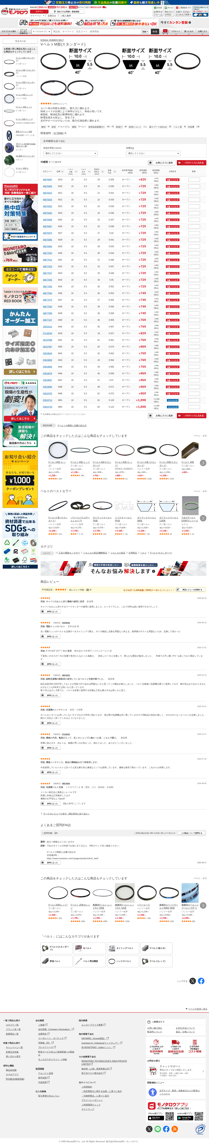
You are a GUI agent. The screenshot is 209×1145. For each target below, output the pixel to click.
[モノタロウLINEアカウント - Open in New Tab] (157, 1131)
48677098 (47, 313)
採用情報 (40, 1069)
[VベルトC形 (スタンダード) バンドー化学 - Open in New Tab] (58, 506)
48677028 (47, 266)
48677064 (47, 293)
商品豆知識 (11, 1070)
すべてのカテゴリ (40, 31)
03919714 (47, 400)
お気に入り (202, 31)
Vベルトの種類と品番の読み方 (72, 425)
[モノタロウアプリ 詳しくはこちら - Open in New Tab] (176, 1105)
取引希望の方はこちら (48, 1096)
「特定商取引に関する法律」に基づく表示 (101, 1091)
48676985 (47, 240)
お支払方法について (185, 1028)
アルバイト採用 (45, 1073)
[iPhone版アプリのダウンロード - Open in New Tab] (161, 1116)
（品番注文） (23, 31)
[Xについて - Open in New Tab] (149, 1131)
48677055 (47, 286)
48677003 (47, 253)
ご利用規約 (86, 1087)
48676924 (47, 199)
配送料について (154, 1032)
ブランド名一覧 (13, 1029)
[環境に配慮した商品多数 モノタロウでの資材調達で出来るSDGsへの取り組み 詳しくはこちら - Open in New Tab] (20, 567)
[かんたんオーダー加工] (20, 375)
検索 (155, 31)
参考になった (52, 611)
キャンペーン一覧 (14, 1047)
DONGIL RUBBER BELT (52, 40)
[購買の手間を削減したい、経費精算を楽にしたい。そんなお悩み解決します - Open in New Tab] (123, 568)
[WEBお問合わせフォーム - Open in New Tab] (158, 11)
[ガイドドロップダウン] (183, 13)
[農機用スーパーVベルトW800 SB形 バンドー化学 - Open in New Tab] (169, 893)
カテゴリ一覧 (12, 1025)
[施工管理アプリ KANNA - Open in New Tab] (20, 421)
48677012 (47, 260)
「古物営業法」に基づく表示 (95, 1096)
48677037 (47, 273)
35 (87, 589)
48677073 (47, 300)
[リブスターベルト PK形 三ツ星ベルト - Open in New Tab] (125, 506)
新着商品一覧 (12, 1034)
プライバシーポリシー (92, 1100)
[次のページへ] (203, 463)
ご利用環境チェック (91, 1105)
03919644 (47, 353)
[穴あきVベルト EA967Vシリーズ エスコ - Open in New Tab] (191, 506)
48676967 (47, 226)
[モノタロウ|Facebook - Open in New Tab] (166, 1131)
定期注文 (52, 16)
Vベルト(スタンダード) (161, 553)
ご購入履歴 (65, 16)
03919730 (47, 407)
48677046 (47, 280)
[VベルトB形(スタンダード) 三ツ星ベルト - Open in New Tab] (169, 450)
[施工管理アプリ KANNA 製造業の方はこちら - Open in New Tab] (20, 446)
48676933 (47, 206)
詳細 (144, 32)
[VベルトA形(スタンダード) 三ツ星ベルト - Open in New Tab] (102, 450)
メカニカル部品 (117, 553)
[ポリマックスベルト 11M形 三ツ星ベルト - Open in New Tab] (169, 506)
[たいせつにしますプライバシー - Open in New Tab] (200, 1129)
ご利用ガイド (158, 1022)
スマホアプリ (12, 1074)
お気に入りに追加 (164, 162)
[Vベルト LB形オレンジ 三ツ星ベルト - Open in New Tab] (80, 893)
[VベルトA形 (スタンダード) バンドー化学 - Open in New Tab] (147, 450)
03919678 (47, 373)
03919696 (47, 387)
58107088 (47, 340)
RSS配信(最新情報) (15, 1079)
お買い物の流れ (154, 1028)
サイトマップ (87, 1109)
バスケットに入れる (194, 162)
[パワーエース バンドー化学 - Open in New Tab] (147, 893)
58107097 (47, 347)
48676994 (47, 246)
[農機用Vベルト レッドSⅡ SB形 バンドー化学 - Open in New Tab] (102, 893)
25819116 (47, 326)
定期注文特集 (12, 1052)
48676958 (47, 219)
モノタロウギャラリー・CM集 (52, 1059)
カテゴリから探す (9, 31)
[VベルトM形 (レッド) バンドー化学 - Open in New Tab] (58, 450)
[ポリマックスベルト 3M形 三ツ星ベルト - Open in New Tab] (147, 506)
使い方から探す (13, 1056)
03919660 (47, 360)
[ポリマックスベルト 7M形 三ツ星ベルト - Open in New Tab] (102, 506)
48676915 (47, 193)
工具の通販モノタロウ (69, 553)
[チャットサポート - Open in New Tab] (169, 11)
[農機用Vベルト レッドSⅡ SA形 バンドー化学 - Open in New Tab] (125, 893)
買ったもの (188, 31)
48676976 (47, 233)
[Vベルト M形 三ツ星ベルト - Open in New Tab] (191, 450)
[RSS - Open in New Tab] (174, 1131)
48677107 (47, 320)
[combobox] (96, 31)
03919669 (47, 367)
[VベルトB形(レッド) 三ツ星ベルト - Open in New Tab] (58, 893)
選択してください (53, 153)
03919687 (47, 380)
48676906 (47, 186)
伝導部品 (133, 553)
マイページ (35, 16)
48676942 (47, 213)
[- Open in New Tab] (156, 1046)
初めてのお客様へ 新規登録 (68, 12)
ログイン (39, 11)
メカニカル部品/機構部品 (95, 553)
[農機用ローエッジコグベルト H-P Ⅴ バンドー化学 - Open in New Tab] (191, 893)
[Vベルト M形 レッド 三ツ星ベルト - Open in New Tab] (80, 450)
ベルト (143, 553)
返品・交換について (185, 1032)
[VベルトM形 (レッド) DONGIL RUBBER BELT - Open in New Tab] (125, 450)
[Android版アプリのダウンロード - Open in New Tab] (191, 1116)
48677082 (47, 306)
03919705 (47, 393)
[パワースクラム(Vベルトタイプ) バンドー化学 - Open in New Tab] (80, 506)
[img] (15, 11)
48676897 (47, 179)
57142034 (47, 333)
